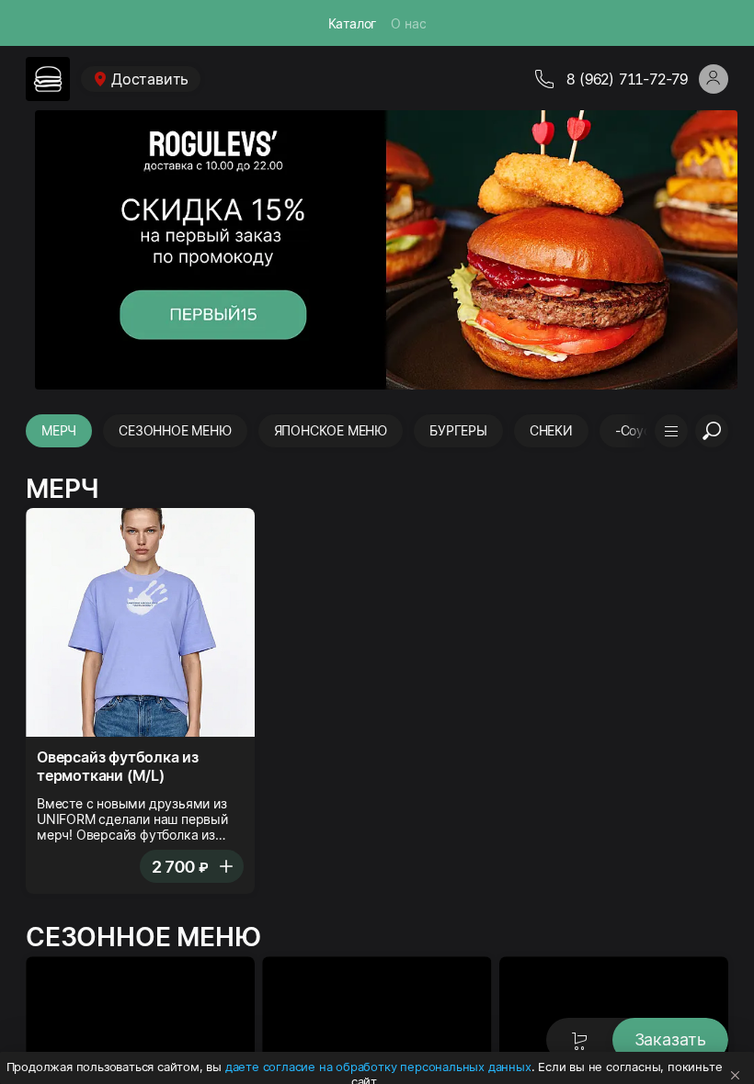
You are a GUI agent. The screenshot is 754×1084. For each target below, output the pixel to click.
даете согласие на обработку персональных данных (378, 1066)
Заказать (670, 1039)
